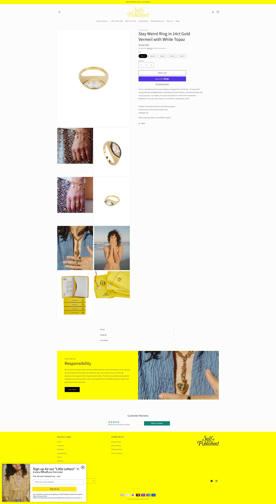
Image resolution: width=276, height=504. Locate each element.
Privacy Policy (116, 442)
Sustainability (62, 453)
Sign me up (54, 489)
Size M (153, 56)
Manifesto (60, 449)
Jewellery (60, 446)
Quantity (141, 61)
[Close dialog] (83, 467)
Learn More (72, 389)
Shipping (149, 48)
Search (59, 457)
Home (59, 442)
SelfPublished (134, 499)
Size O (162, 56)
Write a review (157, 423)
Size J (143, 56)
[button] (59, 12)
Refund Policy (116, 446)
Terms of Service (117, 453)
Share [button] (143, 123)
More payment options (162, 84)
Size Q (172, 56)
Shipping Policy (116, 449)
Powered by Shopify (144, 499)
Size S (182, 56)
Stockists (60, 461)
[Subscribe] (93, 480)
